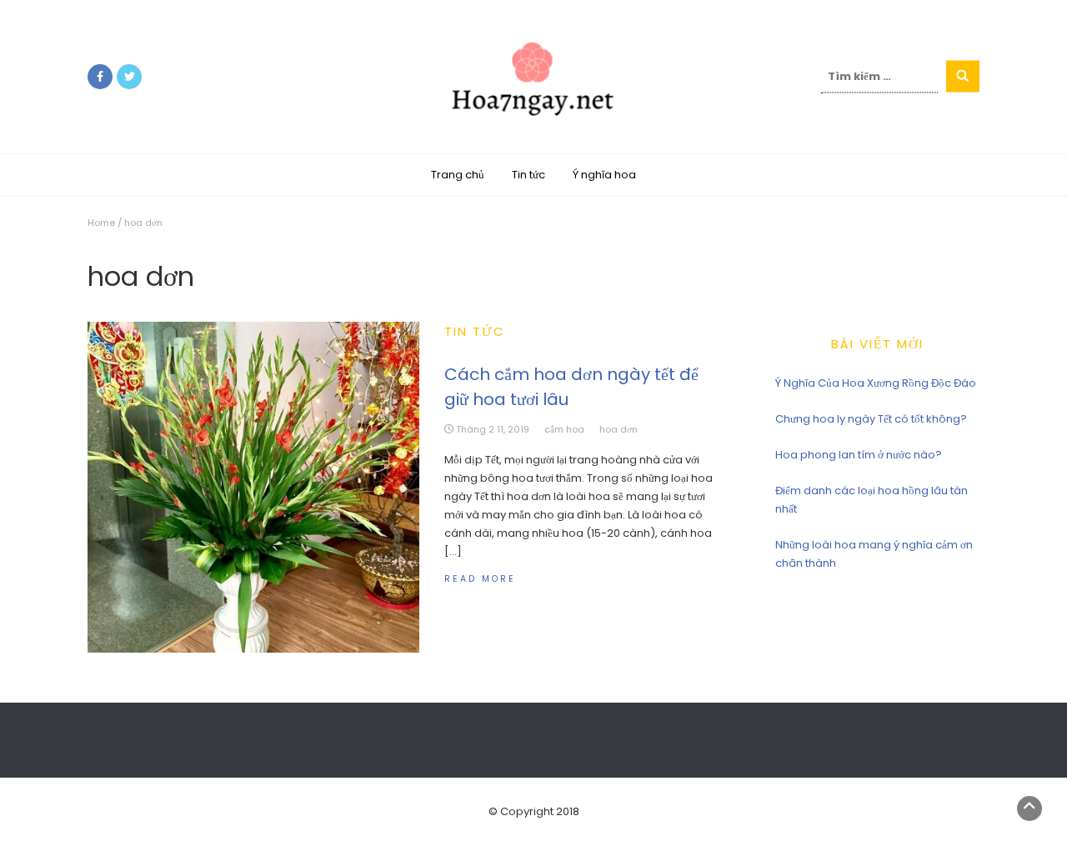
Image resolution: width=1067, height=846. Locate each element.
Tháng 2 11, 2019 (492, 429)
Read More (480, 579)
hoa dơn (618, 429)
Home (101, 222)
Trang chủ (457, 175)
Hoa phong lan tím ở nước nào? (858, 455)
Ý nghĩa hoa (604, 175)
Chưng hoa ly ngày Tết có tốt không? (871, 419)
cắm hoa (564, 429)
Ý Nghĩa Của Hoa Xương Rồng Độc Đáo (875, 383)
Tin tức (528, 175)
